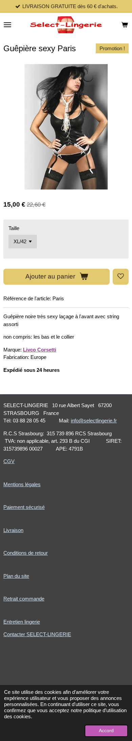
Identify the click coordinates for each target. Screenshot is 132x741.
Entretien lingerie (21, 622)
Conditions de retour (25, 553)
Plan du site (16, 576)
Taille (13, 228)
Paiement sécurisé (24, 507)
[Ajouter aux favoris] (121, 277)
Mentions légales (22, 484)
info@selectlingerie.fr (94, 420)
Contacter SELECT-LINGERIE (37, 634)
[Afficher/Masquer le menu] (7, 25)
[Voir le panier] (124, 25)
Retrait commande (23, 599)
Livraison (13, 530)
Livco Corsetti (39, 350)
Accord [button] (106, 730)
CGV (9, 461)
